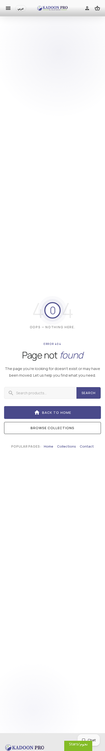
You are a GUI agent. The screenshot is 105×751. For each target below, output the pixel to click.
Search (89, 393)
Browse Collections (53, 428)
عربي (21, 8)
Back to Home (52, 412)
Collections (66, 446)
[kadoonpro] (52, 8)
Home (48, 446)
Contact (87, 446)
